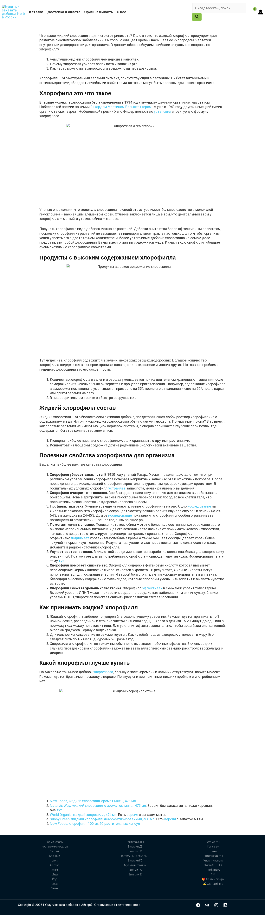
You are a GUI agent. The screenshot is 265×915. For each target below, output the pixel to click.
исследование (199, 506)
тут (61, 561)
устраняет (117, 488)
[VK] (207, 905)
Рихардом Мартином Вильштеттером (121, 107)
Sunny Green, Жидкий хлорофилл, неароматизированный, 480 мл (102, 819)
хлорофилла (103, 672)
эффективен (152, 588)
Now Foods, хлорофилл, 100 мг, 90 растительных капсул (95, 824)
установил (162, 111)
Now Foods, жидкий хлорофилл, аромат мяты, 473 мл (93, 801)
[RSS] (225, 905)
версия (132, 815)
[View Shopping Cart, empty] (252, 12)
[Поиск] (197, 17)
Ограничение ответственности (117, 905)
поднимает (80, 538)
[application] (128, 12)
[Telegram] (198, 905)
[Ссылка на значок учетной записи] (260, 12)
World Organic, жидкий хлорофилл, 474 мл (83, 815)
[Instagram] (216, 905)
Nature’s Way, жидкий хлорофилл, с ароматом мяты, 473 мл (98, 805)
